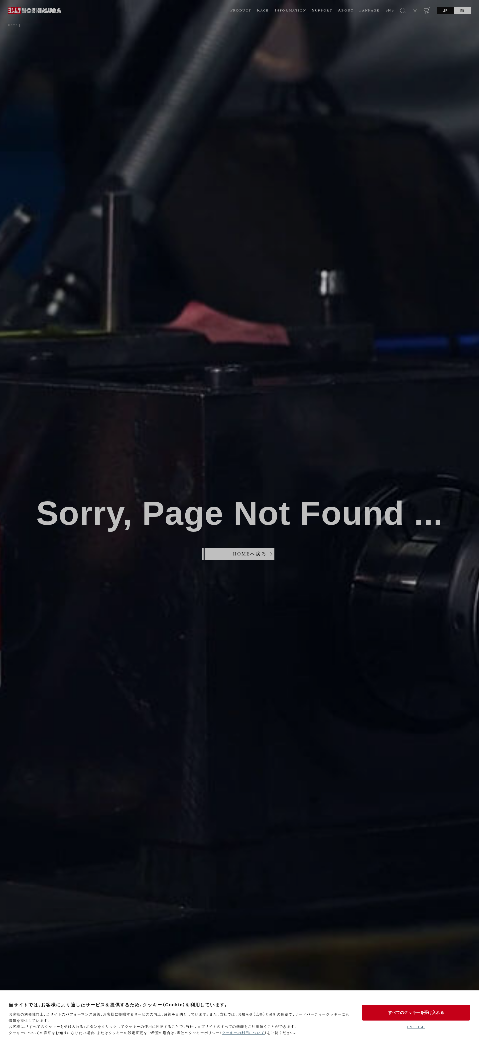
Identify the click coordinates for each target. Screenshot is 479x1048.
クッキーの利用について (243, 1033)
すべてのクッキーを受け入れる (416, 1012)
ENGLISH (416, 1027)
